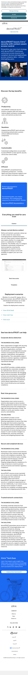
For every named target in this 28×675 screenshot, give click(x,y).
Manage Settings (14, 11)
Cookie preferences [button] (15, 651)
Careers (13, 637)
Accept (14, 14)
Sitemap (14, 654)
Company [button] (14, 610)
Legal (14, 640)
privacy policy (6, 3)
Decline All (14, 17)
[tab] (14, 222)
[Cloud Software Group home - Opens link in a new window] (14, 633)
